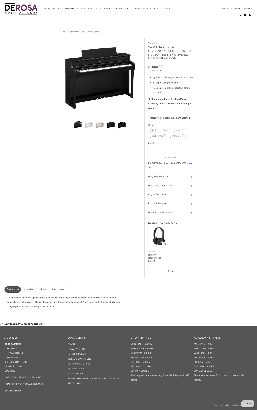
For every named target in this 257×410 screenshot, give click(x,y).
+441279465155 (12, 390)
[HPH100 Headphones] (158, 238)
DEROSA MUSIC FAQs (79, 363)
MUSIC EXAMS (75, 373)
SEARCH (72, 344)
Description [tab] (13, 289)
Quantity (152, 143)
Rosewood (179, 130)
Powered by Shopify (221, 405)
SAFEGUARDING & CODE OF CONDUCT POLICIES (93, 378)
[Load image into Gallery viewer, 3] (100, 125)
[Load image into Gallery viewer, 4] (111, 125)
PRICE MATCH (75, 383)
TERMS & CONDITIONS (79, 358)
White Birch (177, 136)
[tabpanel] (63, 302)
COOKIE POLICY (76, 368)
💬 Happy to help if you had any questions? (22, 324)
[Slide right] (129, 125)
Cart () (236, 8)
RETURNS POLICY (77, 354)
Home (62, 32)
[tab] (29, 289)
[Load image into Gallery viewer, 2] (89, 125)
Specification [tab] (58, 289)
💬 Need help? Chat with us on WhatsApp (169, 117)
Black (153, 130)
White (165, 130)
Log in (225, 9)
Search (248, 8)
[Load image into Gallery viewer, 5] (122, 125)
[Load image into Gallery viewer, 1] (78, 125)
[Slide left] (70, 125)
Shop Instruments (64, 8)
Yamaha (152, 43)
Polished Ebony (158, 136)
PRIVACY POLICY (76, 349)
